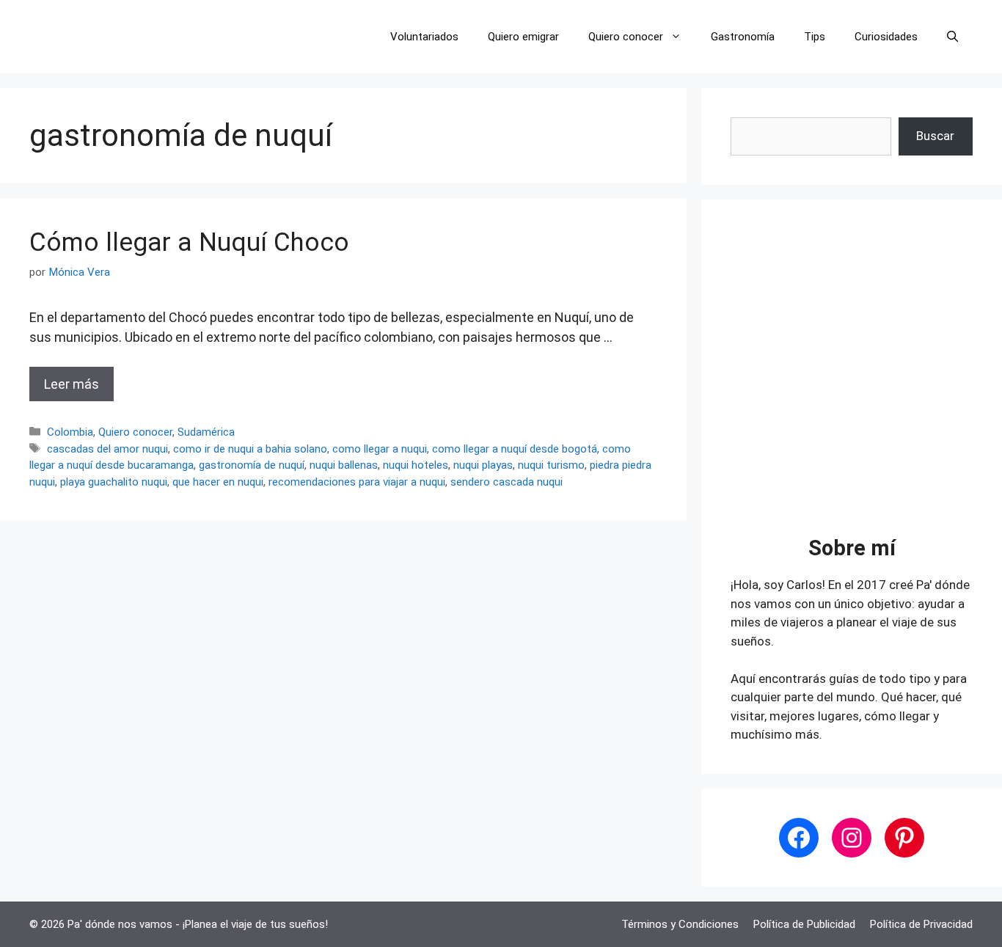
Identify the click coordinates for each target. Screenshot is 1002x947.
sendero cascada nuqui (506, 482)
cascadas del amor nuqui (107, 449)
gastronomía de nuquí (251, 465)
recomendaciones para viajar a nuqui (356, 482)
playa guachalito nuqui (113, 482)
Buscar (935, 135)
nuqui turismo (551, 465)
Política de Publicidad (804, 924)
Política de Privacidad (921, 924)
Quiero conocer (625, 36)
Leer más (71, 384)
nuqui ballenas (344, 465)
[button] (952, 37)
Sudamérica (206, 432)
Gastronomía (743, 36)
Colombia (70, 432)
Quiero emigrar (523, 36)
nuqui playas (483, 465)
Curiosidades (886, 36)
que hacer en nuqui (217, 482)
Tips (814, 36)
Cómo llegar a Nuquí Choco (189, 242)
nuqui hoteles (415, 465)
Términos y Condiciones (680, 924)
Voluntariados (424, 36)
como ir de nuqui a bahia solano (250, 449)
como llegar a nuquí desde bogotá (514, 449)
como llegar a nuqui (379, 449)
